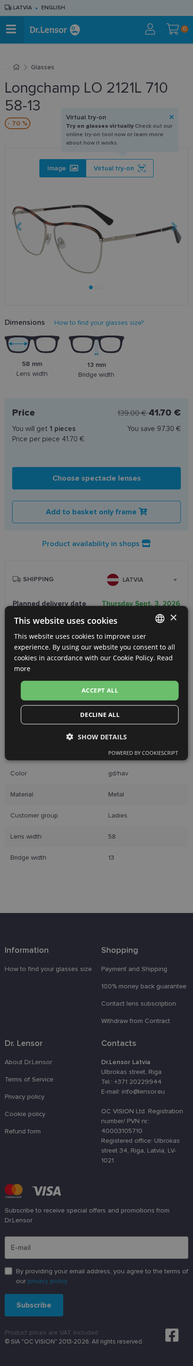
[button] (97, 736)
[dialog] (96, 683)
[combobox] (160, 618)
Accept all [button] (100, 690)
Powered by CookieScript (143, 752)
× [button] (173, 617)
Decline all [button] (99, 714)
